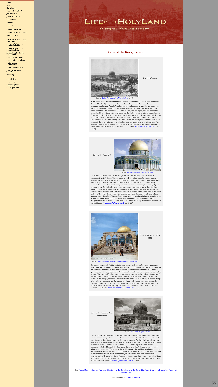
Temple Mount (84, 370)
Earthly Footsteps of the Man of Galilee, (115, 98)
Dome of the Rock (133, 378)
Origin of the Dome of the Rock (161, 370)
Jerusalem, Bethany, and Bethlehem (120, 288)
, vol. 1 (145, 127)
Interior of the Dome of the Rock (137, 370)
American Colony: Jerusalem (140, 332)
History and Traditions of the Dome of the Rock (107, 370)
